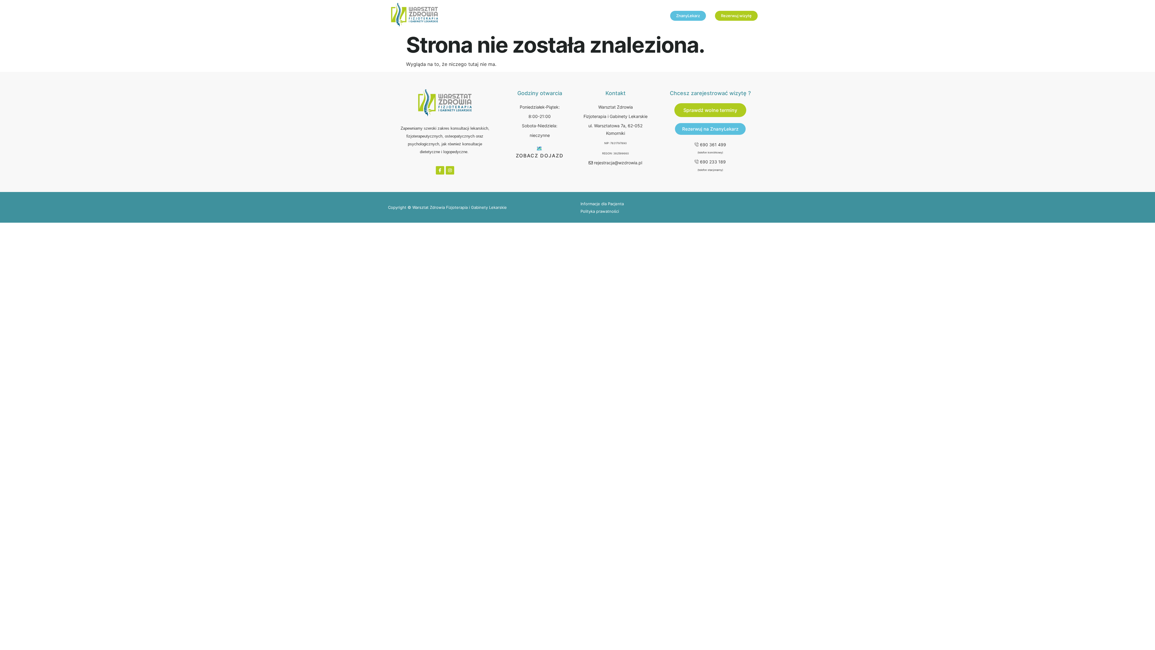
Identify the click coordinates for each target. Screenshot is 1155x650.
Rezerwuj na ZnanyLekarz (710, 129)
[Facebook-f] (440, 170)
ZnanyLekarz (688, 15)
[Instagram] (450, 170)
